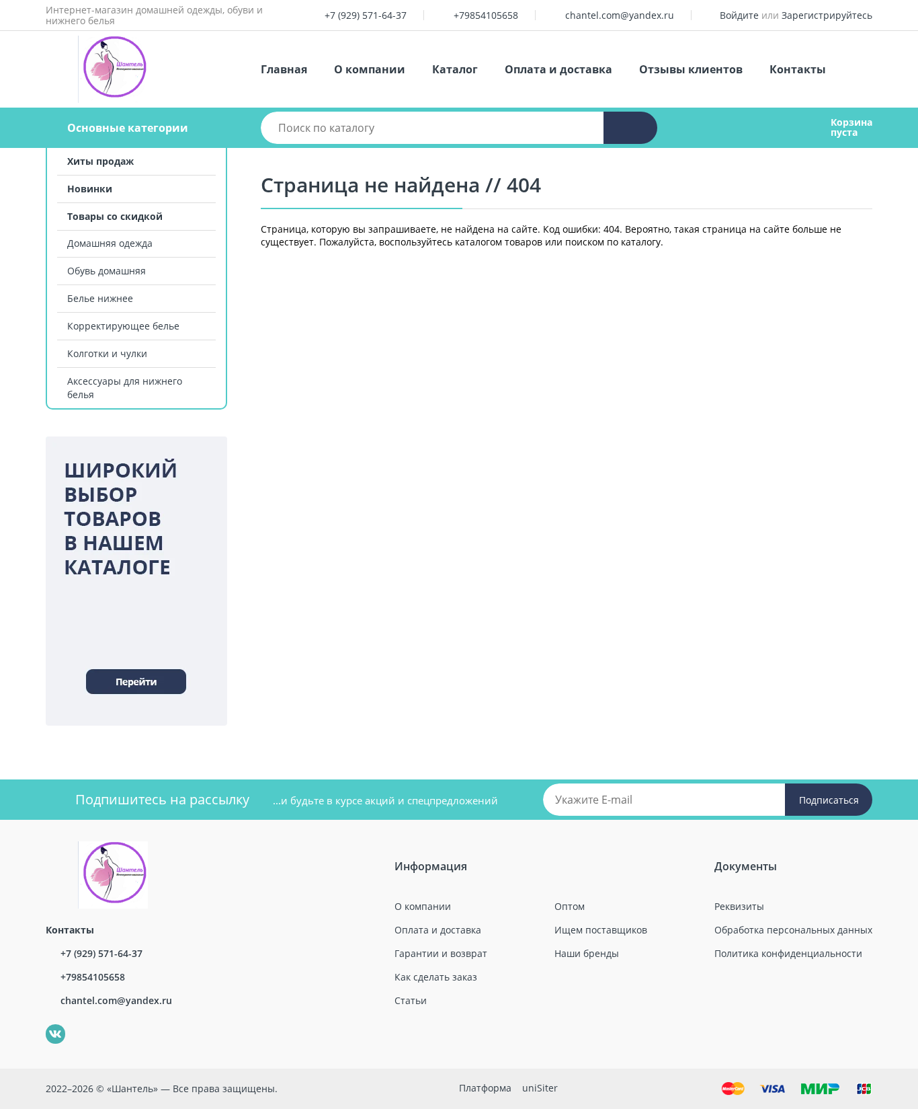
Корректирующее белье (123, 325)
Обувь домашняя (106, 270)
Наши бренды (586, 953)
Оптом (569, 906)
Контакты (797, 69)
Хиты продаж (100, 161)
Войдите (739, 15)
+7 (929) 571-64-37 (366, 15)
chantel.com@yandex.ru (619, 15)
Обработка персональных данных (793, 929)
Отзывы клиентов (691, 69)
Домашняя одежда (110, 243)
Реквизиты (739, 906)
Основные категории (127, 127)
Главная (284, 69)
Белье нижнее (100, 298)
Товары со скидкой (115, 216)
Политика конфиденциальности (788, 953)
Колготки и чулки (107, 353)
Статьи (410, 1000)
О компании (369, 69)
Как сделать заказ (435, 976)
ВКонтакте (48, 1024)
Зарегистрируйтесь (827, 15)
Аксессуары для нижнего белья (124, 388)
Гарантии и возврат (440, 953)
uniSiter (540, 1087)
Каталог (455, 69)
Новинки (89, 188)
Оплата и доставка (558, 69)
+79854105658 (486, 15)
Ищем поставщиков (600, 929)
